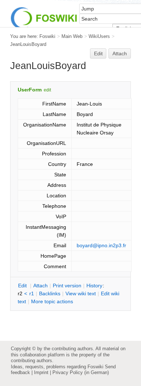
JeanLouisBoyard (28, 44)
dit (23, 285)
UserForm (30, 90)
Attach (119, 53)
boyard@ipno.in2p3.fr (101, 245)
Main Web (71, 36)
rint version (67, 285)
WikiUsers (99, 36)
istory (94, 285)
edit (47, 90)
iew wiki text (80, 293)
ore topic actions (52, 301)
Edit (98, 53)
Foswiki (47, 36)
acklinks (49, 293)
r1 (31, 293)
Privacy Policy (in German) (80, 372)
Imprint (41, 372)
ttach (40, 285)
